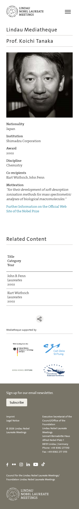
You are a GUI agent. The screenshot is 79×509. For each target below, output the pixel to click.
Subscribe (17, 402)
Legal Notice (12, 420)
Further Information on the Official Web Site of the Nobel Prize (36, 208)
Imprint (10, 416)
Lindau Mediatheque (31, 29)
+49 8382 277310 (60, 447)
